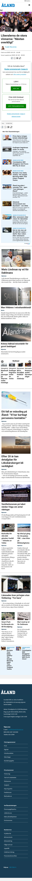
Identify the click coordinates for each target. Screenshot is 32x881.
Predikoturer (7, 792)
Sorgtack (6, 785)
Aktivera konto (16, 116)
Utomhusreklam (8, 753)
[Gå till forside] (8, 5)
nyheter (9, 123)
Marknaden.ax (8, 796)
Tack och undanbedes (10, 778)
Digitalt (6, 750)
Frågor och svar (8, 845)
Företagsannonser (9, 742)
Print (5, 746)
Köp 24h (16, 88)
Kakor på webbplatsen (10, 817)
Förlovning (7, 774)
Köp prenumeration (16, 106)
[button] (2, 361)
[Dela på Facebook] (12, 58)
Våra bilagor (7, 757)
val (3, 123)
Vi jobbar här (7, 833)
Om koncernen (8, 820)
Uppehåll (6, 848)
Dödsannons (7, 781)
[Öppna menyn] (29, 5)
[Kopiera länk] (20, 58)
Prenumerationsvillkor (10, 856)
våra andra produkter (19, 74)
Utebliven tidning (9, 852)
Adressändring (8, 841)
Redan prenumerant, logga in (16, 69)
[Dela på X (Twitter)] (14, 58)
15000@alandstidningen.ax (15, 730)
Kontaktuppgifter (9, 761)
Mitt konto (27, 1)
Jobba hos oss (8, 813)
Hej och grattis (8, 789)
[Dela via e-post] (17, 58)
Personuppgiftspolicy (10, 809)
